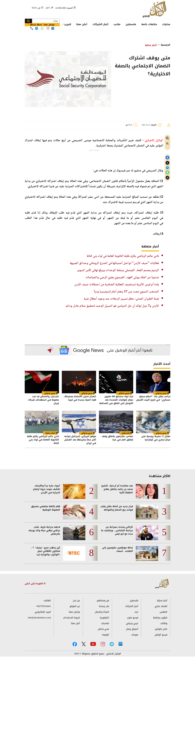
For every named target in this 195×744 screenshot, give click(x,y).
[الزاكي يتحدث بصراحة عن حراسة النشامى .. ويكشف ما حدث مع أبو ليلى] (147, 532)
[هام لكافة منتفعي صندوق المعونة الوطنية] (74, 512)
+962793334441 (43, 606)
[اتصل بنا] (31, 28)
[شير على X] (167, 163)
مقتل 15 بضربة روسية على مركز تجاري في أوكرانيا (155, 438)
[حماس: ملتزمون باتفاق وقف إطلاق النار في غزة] (116, 422)
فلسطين (131, 24)
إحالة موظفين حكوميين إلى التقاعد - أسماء (117, 549)
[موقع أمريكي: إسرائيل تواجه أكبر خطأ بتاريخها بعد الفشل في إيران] (79, 422)
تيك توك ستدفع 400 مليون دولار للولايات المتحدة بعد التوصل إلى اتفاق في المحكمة (116, 400)
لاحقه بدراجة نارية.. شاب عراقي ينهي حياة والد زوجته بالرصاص (44, 530)
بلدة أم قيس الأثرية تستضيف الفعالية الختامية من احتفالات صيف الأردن (116, 284)
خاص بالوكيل (161, 629)
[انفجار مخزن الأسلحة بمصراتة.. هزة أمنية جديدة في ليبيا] (79, 382)
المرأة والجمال (102, 612)
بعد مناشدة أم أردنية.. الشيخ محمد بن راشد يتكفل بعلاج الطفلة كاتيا (117, 489)
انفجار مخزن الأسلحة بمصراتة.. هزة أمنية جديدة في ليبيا (79, 398)
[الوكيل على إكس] (84, 644)
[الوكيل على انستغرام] (102, 644)
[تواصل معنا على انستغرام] (48, 28)
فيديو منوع (132, 617)
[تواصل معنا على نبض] (52, 28)
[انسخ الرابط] (167, 178)
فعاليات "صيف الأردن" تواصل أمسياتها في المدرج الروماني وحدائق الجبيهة (114, 263)
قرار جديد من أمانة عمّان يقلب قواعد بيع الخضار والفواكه (116, 508)
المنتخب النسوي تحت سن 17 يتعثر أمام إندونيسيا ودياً (126, 291)
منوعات (134, 634)
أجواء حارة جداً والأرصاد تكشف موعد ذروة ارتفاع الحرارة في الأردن (46, 489)
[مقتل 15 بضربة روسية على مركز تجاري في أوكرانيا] (153, 422)
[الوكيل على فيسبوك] (75, 644)
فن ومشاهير (103, 600)
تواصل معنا (74, 612)
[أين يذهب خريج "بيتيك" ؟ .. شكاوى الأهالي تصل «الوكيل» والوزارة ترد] (74, 553)
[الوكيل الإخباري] (155, 9)
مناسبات (105, 623)
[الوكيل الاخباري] (162, 583)
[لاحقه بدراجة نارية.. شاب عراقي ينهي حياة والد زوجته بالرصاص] (74, 532)
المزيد (67, 24)
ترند (136, 612)
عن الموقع (75, 606)
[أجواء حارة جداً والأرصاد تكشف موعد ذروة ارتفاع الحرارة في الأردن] (74, 491)
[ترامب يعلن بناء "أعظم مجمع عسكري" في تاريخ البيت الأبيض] (153, 382)
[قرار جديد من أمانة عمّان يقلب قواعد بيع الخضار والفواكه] (147, 512)
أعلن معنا (81, 24)
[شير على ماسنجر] (167, 167)
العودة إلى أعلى (34, 583)
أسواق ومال (132, 629)
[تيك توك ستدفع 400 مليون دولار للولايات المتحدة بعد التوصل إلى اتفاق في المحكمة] (116, 382)
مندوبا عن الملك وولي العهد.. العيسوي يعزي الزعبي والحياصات (122, 277)
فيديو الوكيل (161, 634)
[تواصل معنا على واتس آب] (42, 28)
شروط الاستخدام (71, 617)
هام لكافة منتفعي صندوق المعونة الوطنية (45, 508)
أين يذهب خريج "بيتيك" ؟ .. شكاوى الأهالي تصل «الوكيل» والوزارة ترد (45, 551)
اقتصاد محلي (161, 606)
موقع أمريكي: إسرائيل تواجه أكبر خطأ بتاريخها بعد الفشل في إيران (80, 440)
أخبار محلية (151, 45)
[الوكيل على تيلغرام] (112, 644)
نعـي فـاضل (103, 629)
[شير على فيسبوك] (167, 158)
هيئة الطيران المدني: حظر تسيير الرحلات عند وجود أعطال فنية (121, 299)
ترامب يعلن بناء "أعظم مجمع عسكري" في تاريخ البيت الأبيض (153, 398)
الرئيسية (165, 45)
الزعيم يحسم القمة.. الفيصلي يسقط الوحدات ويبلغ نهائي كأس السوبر (118, 270)
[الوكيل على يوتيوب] (93, 644)
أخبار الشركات (100, 24)
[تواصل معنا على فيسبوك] (36, 28)
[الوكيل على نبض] (120, 644)
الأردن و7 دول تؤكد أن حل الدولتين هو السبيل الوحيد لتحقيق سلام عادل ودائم (112, 306)
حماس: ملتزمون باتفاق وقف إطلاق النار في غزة (117, 438)
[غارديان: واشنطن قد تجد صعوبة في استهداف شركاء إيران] (42, 382)
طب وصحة (104, 606)
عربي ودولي (161, 393)
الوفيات (105, 634)
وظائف (163, 623)
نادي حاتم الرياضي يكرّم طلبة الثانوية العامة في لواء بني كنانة (123, 256)
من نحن (76, 600)
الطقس (163, 612)
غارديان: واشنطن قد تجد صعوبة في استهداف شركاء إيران (43, 400)
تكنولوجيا (104, 617)
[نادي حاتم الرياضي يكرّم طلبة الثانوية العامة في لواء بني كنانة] (42, 422)
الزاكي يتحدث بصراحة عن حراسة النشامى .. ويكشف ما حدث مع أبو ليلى (117, 530)
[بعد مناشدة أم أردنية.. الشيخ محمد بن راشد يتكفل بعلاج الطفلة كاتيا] (147, 491)
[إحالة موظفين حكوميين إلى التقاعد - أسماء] (147, 553)
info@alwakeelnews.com (39, 617)
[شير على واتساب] (167, 172)
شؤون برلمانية (160, 617)
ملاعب (116, 24)
